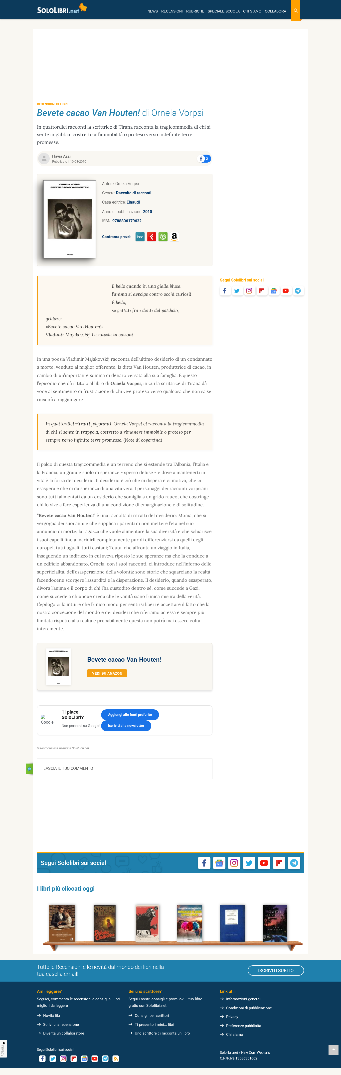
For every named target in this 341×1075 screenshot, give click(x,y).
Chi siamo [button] (252, 11)
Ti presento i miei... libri (154, 1024)
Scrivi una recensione (61, 1024)
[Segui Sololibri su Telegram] (298, 290)
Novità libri (52, 1015)
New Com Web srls (255, 1053)
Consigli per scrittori (152, 1015)
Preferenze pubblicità (243, 1026)
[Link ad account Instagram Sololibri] (63, 1058)
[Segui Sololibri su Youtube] (286, 290)
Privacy (232, 1017)
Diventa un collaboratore (63, 1033)
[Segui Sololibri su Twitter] (237, 290)
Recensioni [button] (172, 11)
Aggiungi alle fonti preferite (130, 715)
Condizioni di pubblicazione (249, 1008)
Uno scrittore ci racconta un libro (162, 1033)
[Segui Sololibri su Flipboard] (262, 290)
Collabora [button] (275, 11)
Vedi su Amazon (107, 673)
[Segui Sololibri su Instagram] (249, 290)
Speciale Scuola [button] (224, 11)
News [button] (153, 11)
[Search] (295, 10)
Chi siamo (234, 1034)
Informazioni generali (243, 999)
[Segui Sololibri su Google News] (274, 290)
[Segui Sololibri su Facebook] (225, 290)
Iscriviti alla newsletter (126, 726)
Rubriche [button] (195, 11)
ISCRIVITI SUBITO (276, 970)
